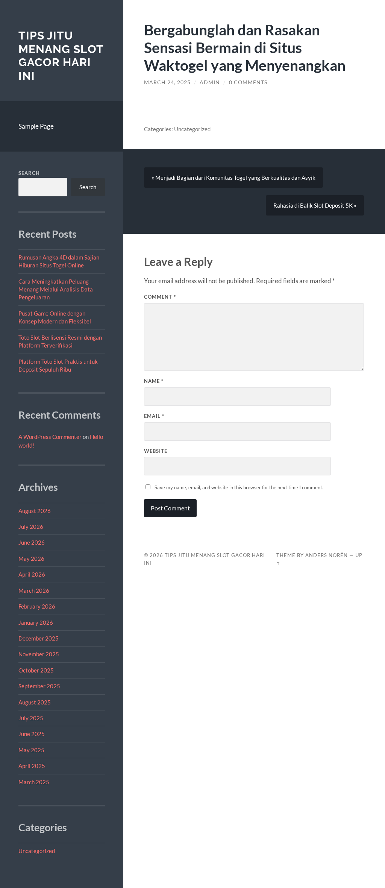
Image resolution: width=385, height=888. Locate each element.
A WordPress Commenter (50, 436)
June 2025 (31, 733)
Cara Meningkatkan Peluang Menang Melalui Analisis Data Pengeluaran (55, 289)
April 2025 (31, 765)
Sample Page (36, 126)
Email (154, 416)
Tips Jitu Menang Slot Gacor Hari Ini (60, 55)
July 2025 (30, 718)
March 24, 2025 (167, 82)
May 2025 (31, 750)
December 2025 (38, 638)
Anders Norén (326, 555)
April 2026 (31, 574)
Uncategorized (36, 850)
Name (154, 381)
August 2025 (34, 702)
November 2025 (38, 654)
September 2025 (39, 686)
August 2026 (34, 510)
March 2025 (33, 782)
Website (155, 451)
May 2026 (31, 558)
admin (210, 82)
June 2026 (31, 542)
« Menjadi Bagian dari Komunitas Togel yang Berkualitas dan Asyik (233, 177)
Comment (160, 297)
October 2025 (36, 670)
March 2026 (33, 590)
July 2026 (30, 526)
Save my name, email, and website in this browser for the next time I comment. (239, 487)
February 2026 (36, 606)
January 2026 (35, 622)
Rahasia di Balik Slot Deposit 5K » (314, 205)
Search (29, 173)
